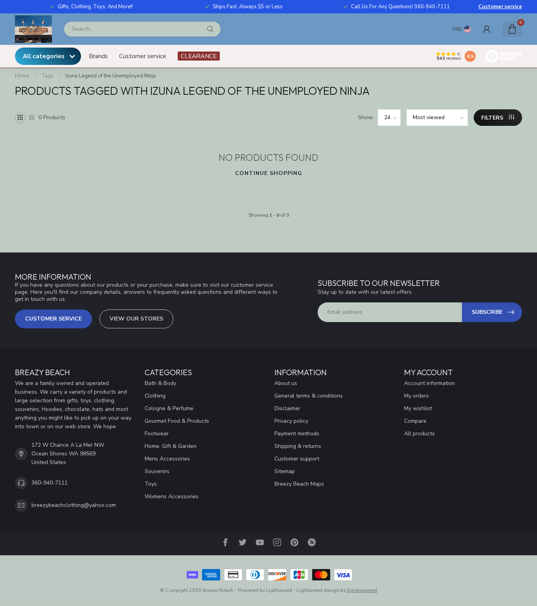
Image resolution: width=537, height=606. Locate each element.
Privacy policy (291, 421)
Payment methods (296, 433)
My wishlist (418, 408)
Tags (47, 75)
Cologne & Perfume (169, 408)
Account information (429, 383)
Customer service (500, 6)
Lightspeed (279, 590)
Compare (415, 421)
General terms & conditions (308, 396)
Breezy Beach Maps (299, 484)
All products (419, 433)
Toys (151, 484)
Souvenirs (157, 471)
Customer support (296, 458)
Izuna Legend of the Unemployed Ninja (110, 75)
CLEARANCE (199, 56)
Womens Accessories (172, 496)
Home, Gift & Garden (171, 446)
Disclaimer (287, 408)
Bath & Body (160, 383)
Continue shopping (268, 173)
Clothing (155, 396)
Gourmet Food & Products (177, 421)
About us (285, 383)
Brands (98, 56)
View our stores (136, 318)
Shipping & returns (297, 446)
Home (22, 75)
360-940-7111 (49, 482)
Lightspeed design (317, 590)
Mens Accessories (167, 458)
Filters (493, 118)
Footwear (157, 433)
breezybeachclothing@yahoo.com (73, 505)
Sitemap (284, 471)
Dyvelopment (362, 590)
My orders (416, 396)
